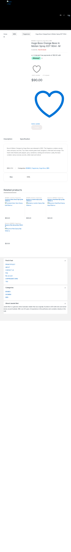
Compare (46, 75)
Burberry (33, 197)
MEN (14, 34)
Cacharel (12, 197)
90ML (28, 177)
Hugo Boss (46, 40)
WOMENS (8, 294)
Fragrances (26, 34)
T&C (6, 281)
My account (8, 276)
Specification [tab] (25, 139)
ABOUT (7, 267)
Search (61, 15)
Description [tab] (8, 139)
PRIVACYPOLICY (10, 264)
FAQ (6, 273)
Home (5, 34)
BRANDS (33, 40)
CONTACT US (9, 270)
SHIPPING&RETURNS (11, 278)
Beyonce (50, 197)
